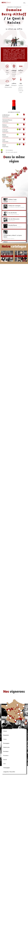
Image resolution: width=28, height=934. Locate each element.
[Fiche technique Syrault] (14, 130)
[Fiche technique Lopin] (14, 140)
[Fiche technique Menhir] (14, 135)
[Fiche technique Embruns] (14, 125)
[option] (14, 102)
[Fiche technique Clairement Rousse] (14, 120)
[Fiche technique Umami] (14, 145)
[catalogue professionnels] (7, 256)
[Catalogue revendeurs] (21, 256)
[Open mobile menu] (24, 2)
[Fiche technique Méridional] (14, 116)
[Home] (6, 3)
